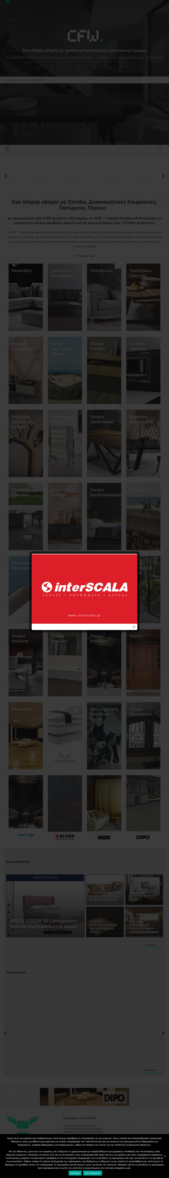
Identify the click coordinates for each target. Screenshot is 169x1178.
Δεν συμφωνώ (93, 1173)
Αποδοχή (75, 1173)
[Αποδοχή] (165, 1156)
